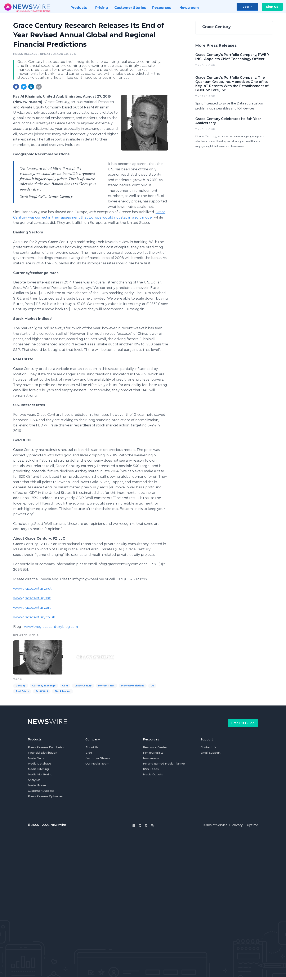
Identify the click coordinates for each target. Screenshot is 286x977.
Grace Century (83, 685)
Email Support (210, 752)
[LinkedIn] (146, 825)
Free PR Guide (242, 723)
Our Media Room (97, 763)
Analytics (34, 779)
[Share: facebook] (16, 86)
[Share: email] (38, 86)
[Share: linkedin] (31, 86)
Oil (152, 685)
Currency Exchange (43, 685)
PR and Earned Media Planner (164, 763)
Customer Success (41, 790)
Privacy (237, 825)
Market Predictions (132, 685)
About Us (91, 747)
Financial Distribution (42, 752)
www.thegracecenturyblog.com (51, 627)
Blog (88, 752)
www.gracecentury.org (32, 608)
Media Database (39, 763)
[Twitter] (140, 825)
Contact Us (208, 747)
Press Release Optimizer (45, 796)
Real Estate (22, 691)
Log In (248, 7)
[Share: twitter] (23, 86)
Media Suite (36, 758)
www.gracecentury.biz (32, 598)
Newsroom (151, 758)
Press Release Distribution (46, 747)
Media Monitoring (40, 774)
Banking (21, 685)
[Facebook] (134, 825)
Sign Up (272, 7)
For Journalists (153, 752)
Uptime (252, 825)
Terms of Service (214, 825)
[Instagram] (152, 825)
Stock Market (63, 691)
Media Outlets (153, 774)
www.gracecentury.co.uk (34, 617)
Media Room (37, 785)
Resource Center (155, 747)
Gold (65, 685)
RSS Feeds (151, 769)
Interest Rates (106, 685)
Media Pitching (38, 769)
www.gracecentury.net (32, 589)
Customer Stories (97, 758)
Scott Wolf (42, 691)
